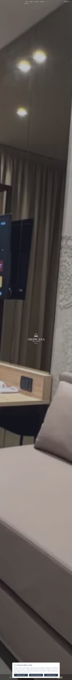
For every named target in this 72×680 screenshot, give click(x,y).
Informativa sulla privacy (26, 672)
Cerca (59, 677)
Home (26, 1)
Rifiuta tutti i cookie (21, 675)
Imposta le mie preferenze (36, 675)
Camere (31, 1)
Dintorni (36, 1)
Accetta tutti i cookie (51, 675)
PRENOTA (68, 1)
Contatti (42, 1)
